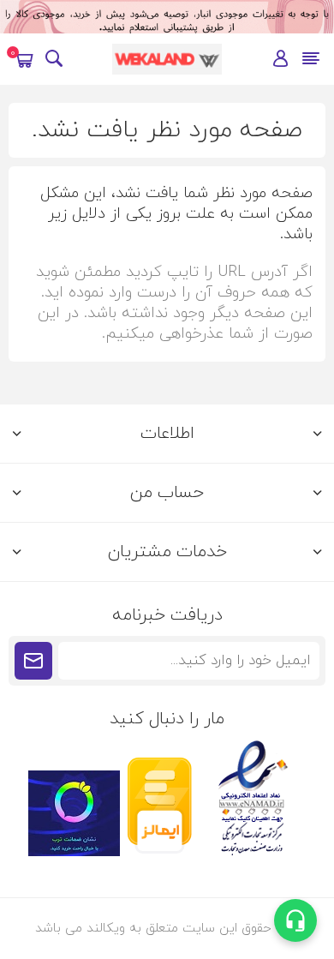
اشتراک (33, 661)
